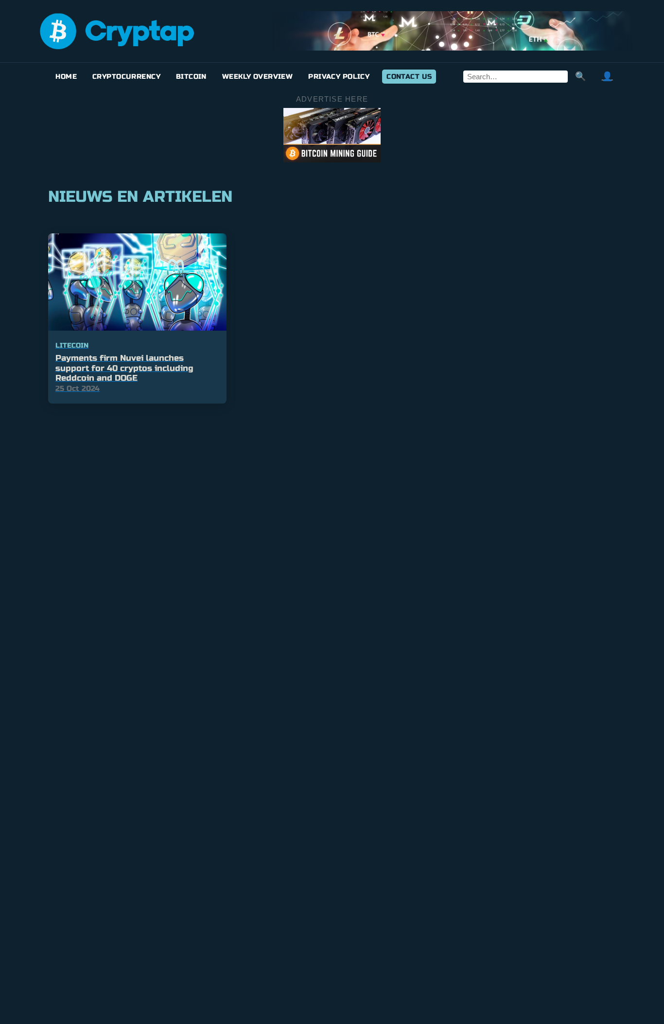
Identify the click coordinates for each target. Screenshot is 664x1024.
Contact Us (409, 76)
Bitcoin (191, 76)
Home (66, 76)
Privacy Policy (338, 76)
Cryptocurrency (126, 76)
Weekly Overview (257, 76)
